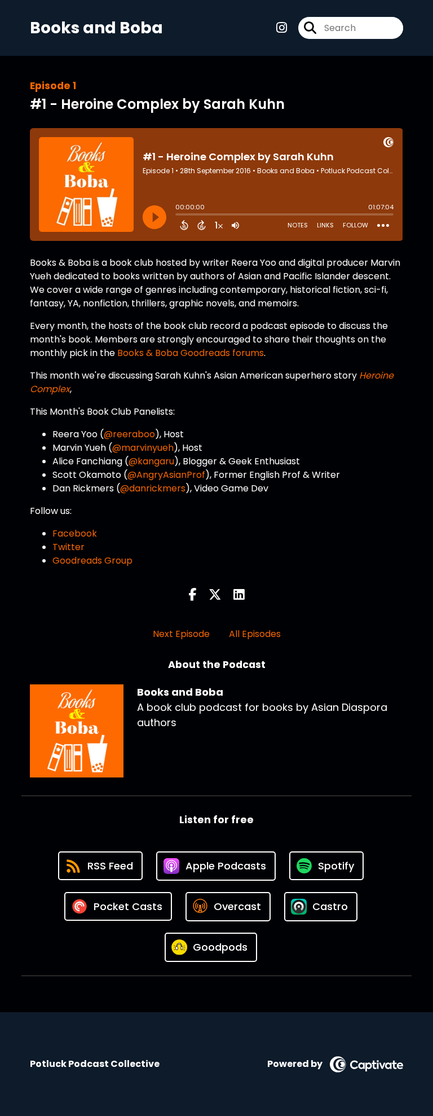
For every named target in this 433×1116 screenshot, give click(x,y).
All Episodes (255, 633)
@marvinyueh (143, 447)
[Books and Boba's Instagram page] (281, 28)
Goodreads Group (92, 560)
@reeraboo (129, 434)
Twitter (68, 547)
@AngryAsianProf (166, 474)
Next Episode (181, 633)
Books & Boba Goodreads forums (190, 352)
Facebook (74, 533)
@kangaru (151, 461)
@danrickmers (152, 488)
